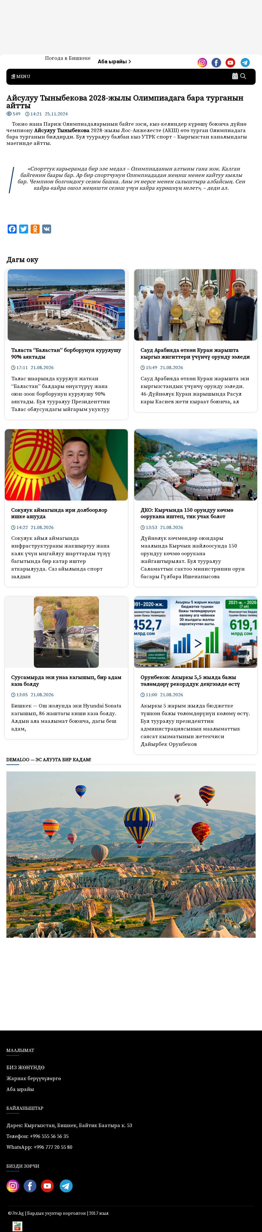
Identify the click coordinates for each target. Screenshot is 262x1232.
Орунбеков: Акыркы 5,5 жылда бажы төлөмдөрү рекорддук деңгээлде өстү (190, 680)
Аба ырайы (113, 61)
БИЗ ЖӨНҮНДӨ (25, 1067)
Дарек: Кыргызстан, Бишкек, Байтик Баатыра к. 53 (69, 1125)
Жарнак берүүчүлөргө (33, 1078)
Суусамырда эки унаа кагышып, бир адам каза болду (66, 680)
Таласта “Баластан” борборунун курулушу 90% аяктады (66, 353)
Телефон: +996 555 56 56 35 (37, 1136)
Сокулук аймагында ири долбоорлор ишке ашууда (59, 513)
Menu (22, 77)
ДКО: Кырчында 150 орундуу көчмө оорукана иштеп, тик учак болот (187, 513)
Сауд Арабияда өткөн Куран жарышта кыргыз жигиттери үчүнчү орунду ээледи (195, 353)
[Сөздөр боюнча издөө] (243, 77)
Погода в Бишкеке (67, 58)
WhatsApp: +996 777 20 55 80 (39, 1147)
